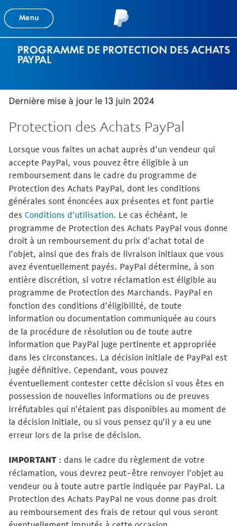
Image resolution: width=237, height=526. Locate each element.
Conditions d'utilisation (69, 214)
